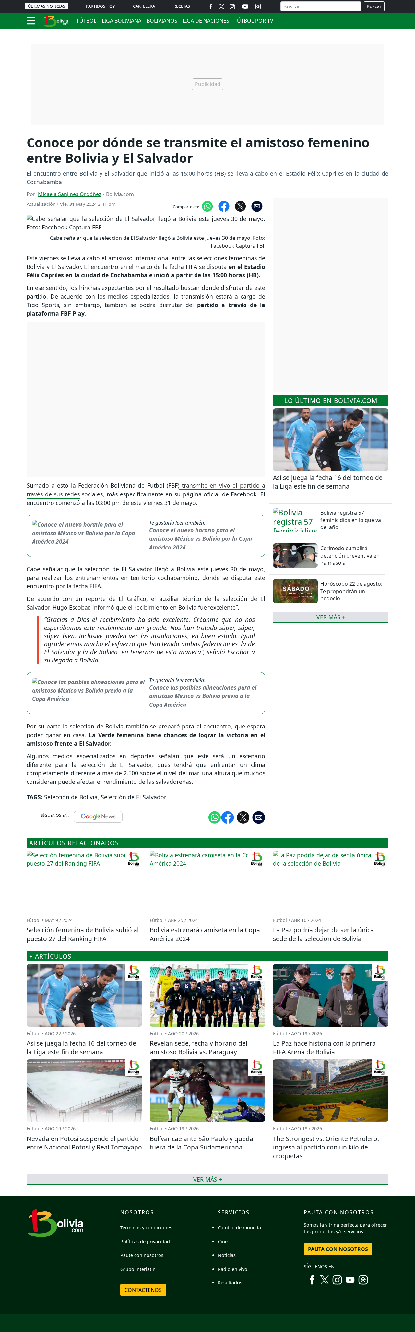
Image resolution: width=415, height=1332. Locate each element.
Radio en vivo (232, 1269)
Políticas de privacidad (145, 1241)
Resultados (230, 1283)
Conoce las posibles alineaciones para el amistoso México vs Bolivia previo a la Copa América (202, 695)
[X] (221, 6)
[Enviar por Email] (257, 205)
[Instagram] (232, 6)
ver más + (330, 617)
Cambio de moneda (239, 1228)
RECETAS (181, 6)
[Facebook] (211, 6)
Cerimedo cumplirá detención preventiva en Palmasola (350, 555)
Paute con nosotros (141, 1255)
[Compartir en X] (240, 205)
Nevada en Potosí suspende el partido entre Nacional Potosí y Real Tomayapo (84, 1143)
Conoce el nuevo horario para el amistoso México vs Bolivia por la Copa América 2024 (200, 538)
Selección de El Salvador (133, 797)
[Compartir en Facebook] (224, 205)
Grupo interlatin (138, 1269)
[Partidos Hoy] (258, 6)
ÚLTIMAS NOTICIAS (46, 6)
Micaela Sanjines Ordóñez (69, 194)
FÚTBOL (86, 20)
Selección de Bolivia (71, 797)
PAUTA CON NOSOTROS (338, 1249)
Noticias (227, 1255)
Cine (223, 1241)
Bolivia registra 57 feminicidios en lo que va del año (350, 520)
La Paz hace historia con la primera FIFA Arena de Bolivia (324, 1047)
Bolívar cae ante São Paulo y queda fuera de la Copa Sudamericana (201, 1143)
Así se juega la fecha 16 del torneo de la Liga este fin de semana (328, 482)
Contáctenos (143, 1289)
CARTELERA (144, 6)
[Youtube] (245, 6)
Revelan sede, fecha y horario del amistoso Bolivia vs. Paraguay (198, 1047)
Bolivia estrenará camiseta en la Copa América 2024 (205, 934)
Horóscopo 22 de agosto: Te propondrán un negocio (351, 591)
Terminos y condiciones (146, 1228)
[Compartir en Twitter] (243, 816)
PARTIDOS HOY (100, 6)
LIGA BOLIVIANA (121, 20)
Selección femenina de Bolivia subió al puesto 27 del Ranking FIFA (83, 934)
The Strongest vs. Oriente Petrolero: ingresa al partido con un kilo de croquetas (326, 1147)
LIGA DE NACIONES (206, 20)
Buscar (374, 6)
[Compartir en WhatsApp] (207, 205)
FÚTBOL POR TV (253, 20)
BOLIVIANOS (162, 20)
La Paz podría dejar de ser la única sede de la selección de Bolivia (323, 934)
